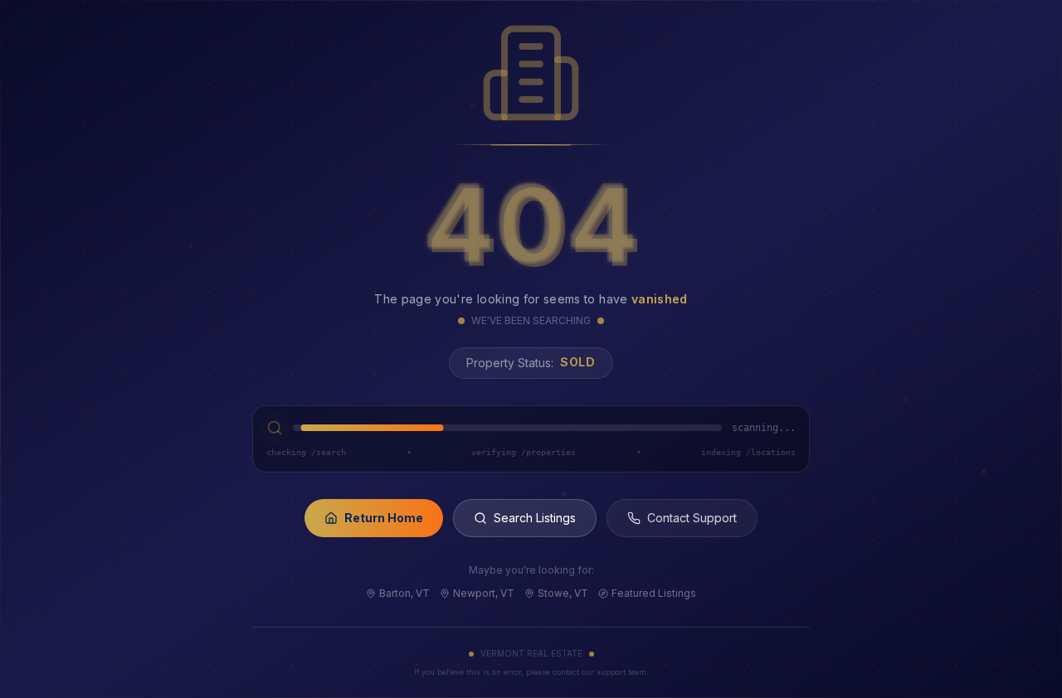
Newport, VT (483, 593)
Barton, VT (404, 593)
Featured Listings (653, 593)
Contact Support (692, 518)
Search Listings (535, 518)
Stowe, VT (563, 593)
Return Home (383, 518)
